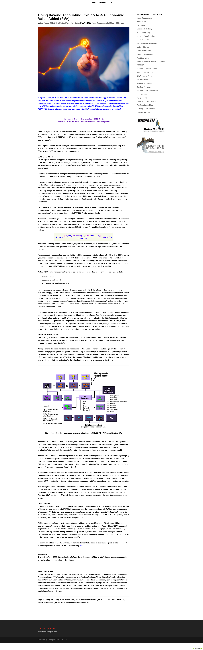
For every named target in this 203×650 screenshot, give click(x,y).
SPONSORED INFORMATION (147, 91)
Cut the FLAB (141, 25)
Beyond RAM (141, 22)
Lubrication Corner (144, 40)
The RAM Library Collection (147, 101)
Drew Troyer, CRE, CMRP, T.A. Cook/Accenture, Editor (60, 23)
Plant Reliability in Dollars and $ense (151, 62)
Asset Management (99, 23)
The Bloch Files (142, 98)
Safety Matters (142, 80)
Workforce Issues (143, 112)
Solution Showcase (144, 87)
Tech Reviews (142, 94)
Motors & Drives (143, 47)
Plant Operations (143, 58)
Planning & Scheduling (145, 54)
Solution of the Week (144, 83)
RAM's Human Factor (145, 76)
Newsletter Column (144, 51)
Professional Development (147, 69)
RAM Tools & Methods (115, 23)
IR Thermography (143, 32)
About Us (102, 3)
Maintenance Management (147, 43)
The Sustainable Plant (145, 105)
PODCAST (140, 65)
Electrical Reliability (144, 29)
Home (94, 3)
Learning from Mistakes (146, 36)
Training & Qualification (146, 109)
